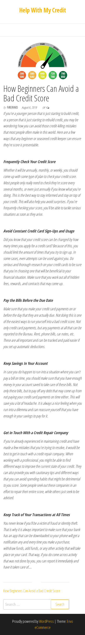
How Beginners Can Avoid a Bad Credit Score (41, 93)
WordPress (46, 621)
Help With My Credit (42, 10)
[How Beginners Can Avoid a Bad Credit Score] (42, 60)
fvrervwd (13, 107)
